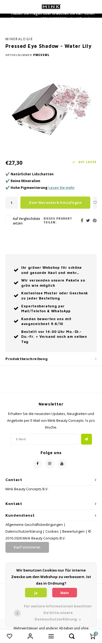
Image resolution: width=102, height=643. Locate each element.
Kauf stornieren (27, 547)
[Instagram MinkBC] (49, 464)
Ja (36, 592)
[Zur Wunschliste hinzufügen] (95, 202)
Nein (64, 592)
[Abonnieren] (86, 439)
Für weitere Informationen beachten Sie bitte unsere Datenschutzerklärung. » (58, 613)
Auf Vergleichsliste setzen (26, 220)
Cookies (52, 531)
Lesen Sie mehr (61, 187)
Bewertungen (73, 531)
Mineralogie (19, 39)
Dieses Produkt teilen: (58, 220)
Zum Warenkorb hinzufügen (55, 202)
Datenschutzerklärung (23, 531)
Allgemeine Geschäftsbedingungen (34, 524)
